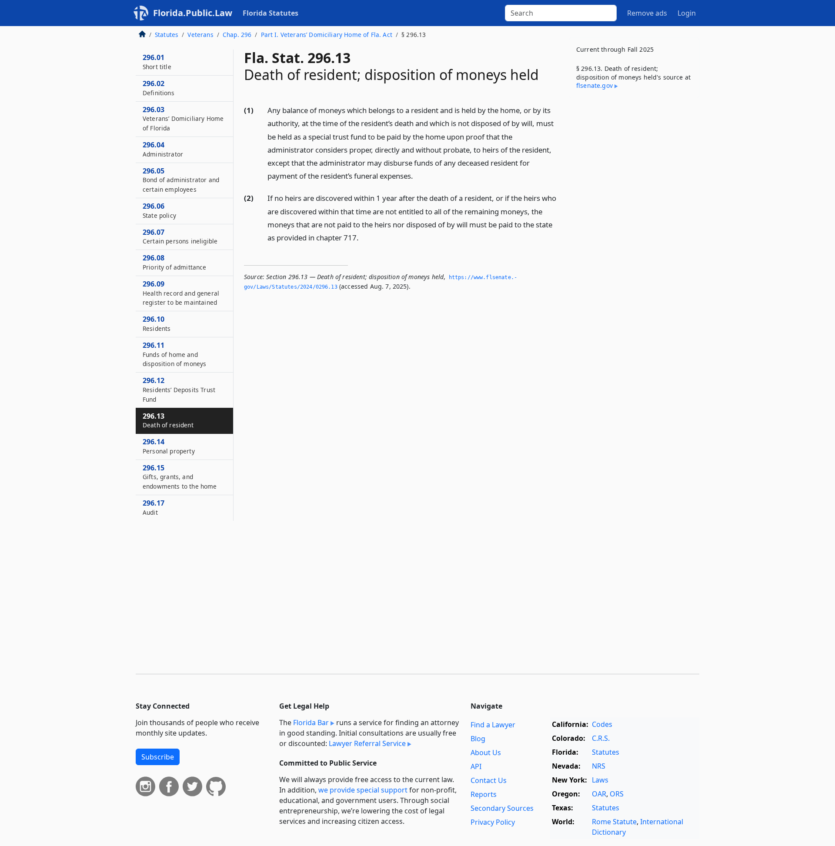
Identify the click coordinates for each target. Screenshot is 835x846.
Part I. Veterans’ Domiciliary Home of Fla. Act (326, 34)
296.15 (180, 477)
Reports (484, 794)
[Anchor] (417, 175)
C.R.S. (601, 738)
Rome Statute (614, 821)
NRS (598, 766)
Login (687, 13)
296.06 (159, 210)
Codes (602, 724)
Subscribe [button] (157, 757)
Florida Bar (311, 722)
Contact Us (489, 780)
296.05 (181, 180)
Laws (600, 780)
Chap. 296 (237, 34)
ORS (617, 794)
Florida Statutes (270, 13)
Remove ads (647, 13)
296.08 (175, 262)
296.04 (163, 149)
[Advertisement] (634, 240)
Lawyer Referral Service (367, 743)
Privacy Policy (493, 822)
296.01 (157, 62)
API (476, 766)
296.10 (156, 323)
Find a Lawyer (493, 724)
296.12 (179, 389)
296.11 (174, 354)
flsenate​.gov (594, 85)
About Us (486, 752)
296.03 (183, 119)
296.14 (169, 446)
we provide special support (362, 790)
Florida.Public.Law (192, 13)
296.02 (158, 88)
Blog (478, 738)
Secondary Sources (502, 808)
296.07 (180, 236)
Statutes (166, 34)
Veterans (200, 34)
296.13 (168, 420)
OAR (599, 794)
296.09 (181, 293)
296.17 (153, 507)
